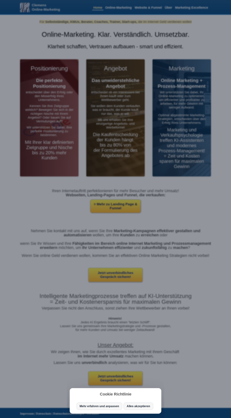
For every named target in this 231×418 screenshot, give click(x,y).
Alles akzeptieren (138, 406)
